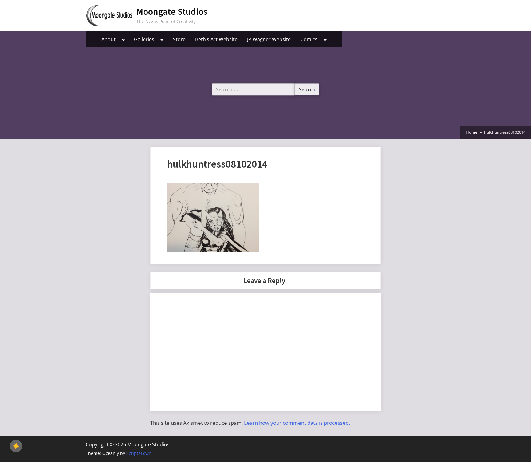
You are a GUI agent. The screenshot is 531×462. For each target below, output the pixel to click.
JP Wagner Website (269, 39)
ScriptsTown (138, 453)
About (108, 39)
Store (179, 39)
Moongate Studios (171, 11)
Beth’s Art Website (216, 39)
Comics (309, 39)
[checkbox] (16, 446)
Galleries (144, 39)
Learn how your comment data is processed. (297, 422)
